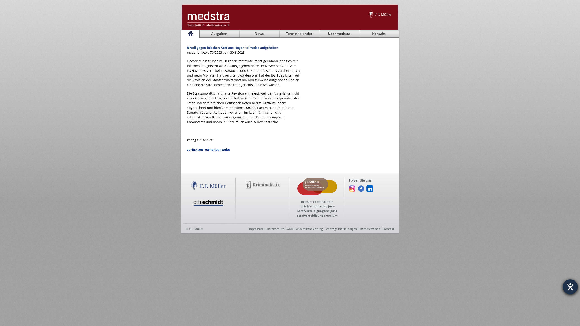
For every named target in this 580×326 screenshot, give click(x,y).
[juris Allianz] (317, 180)
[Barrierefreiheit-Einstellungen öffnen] (570, 286)
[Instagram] (352, 187)
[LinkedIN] (369, 187)
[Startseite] (190, 34)
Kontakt (388, 229)
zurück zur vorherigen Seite (208, 149)
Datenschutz (275, 229)
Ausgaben (219, 33)
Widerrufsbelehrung (309, 229)
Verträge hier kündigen (341, 229)
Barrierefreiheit (370, 229)
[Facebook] (361, 187)
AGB (290, 229)
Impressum (256, 229)
